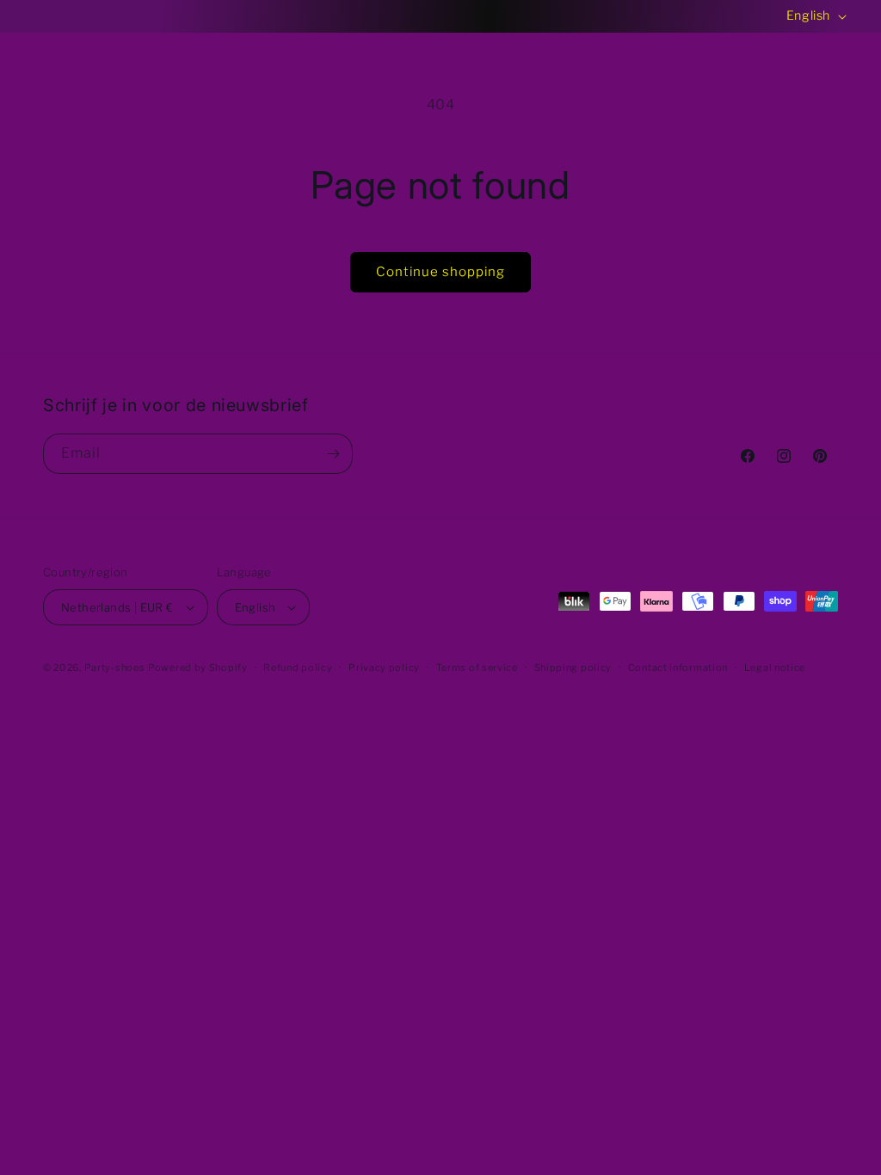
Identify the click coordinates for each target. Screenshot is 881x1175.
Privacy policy (384, 667)
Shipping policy (573, 667)
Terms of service (477, 667)
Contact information (678, 667)
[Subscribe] (333, 454)
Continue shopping (440, 272)
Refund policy (297, 667)
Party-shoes (114, 667)
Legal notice (774, 667)
